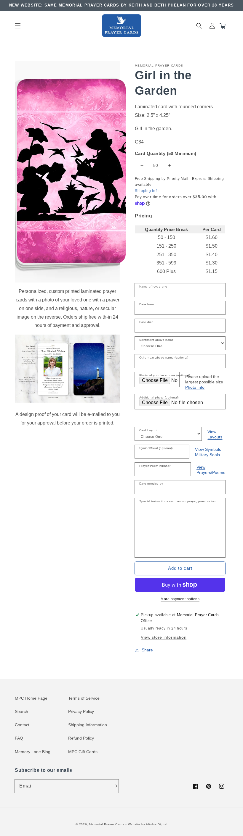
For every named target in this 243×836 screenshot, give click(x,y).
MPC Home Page (31, 698)
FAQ (19, 738)
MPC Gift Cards (82, 751)
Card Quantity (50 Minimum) (165, 153)
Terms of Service (84, 698)
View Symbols (208, 449)
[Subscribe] (115, 786)
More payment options (180, 599)
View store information (163, 637)
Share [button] (147, 650)
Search (21, 711)
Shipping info (147, 191)
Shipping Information (87, 724)
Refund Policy (81, 738)
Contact (22, 724)
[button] (17, 25)
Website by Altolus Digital (147, 824)
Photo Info (194, 387)
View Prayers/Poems (210, 470)
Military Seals (207, 454)
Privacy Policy (81, 711)
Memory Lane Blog (32, 751)
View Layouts (214, 434)
